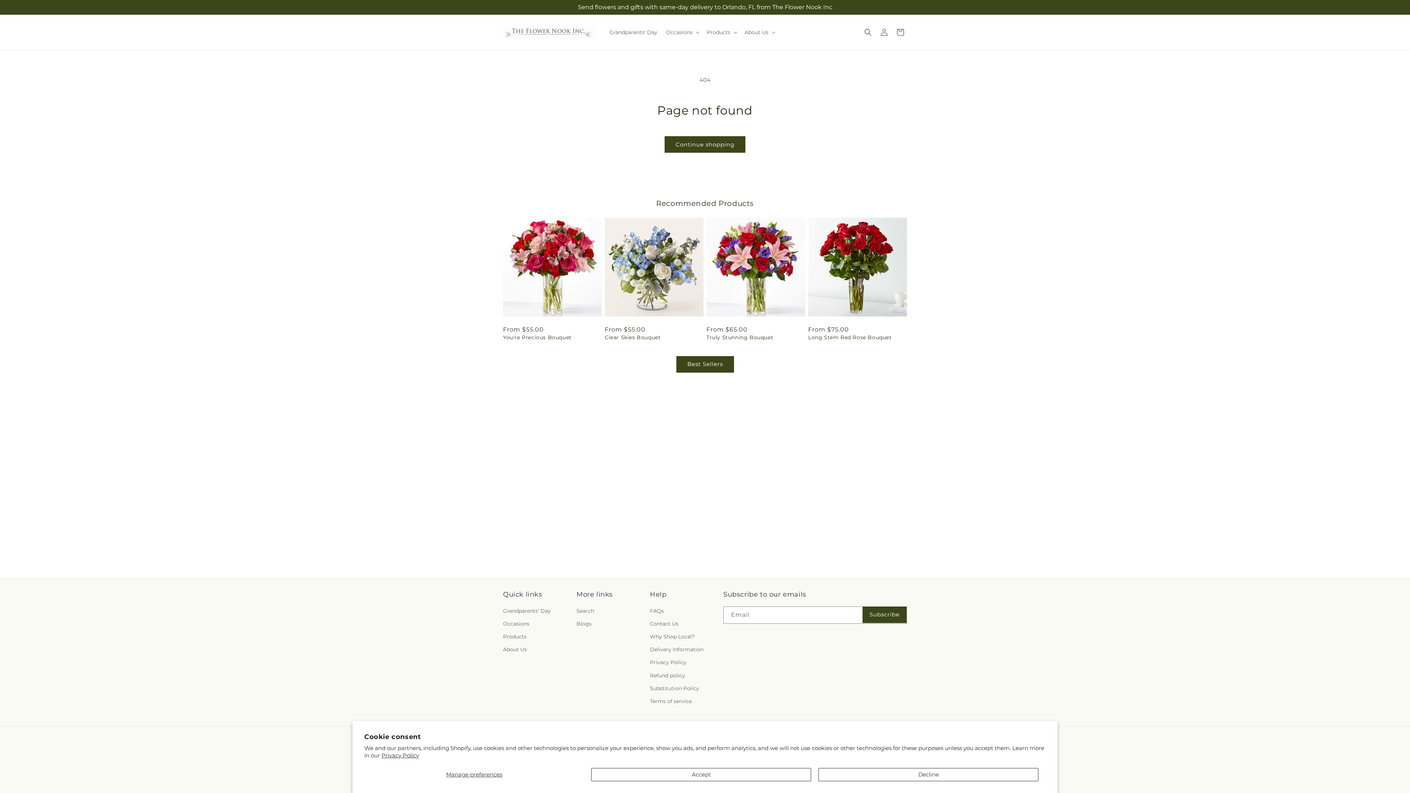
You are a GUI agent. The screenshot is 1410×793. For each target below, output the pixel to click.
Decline (928, 774)
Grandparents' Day (527, 610)
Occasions (516, 623)
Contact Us (664, 623)
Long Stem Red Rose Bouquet (850, 337)
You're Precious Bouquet (537, 337)
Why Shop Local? (672, 636)
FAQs (657, 610)
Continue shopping (705, 144)
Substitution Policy (674, 688)
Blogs (584, 623)
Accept (701, 774)
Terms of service (671, 701)
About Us (515, 649)
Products (515, 636)
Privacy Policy (400, 755)
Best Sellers (705, 364)
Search (585, 610)
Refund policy (667, 675)
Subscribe (885, 614)
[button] (682, 32)
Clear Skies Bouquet (633, 337)
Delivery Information (677, 649)
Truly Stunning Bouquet (739, 337)
